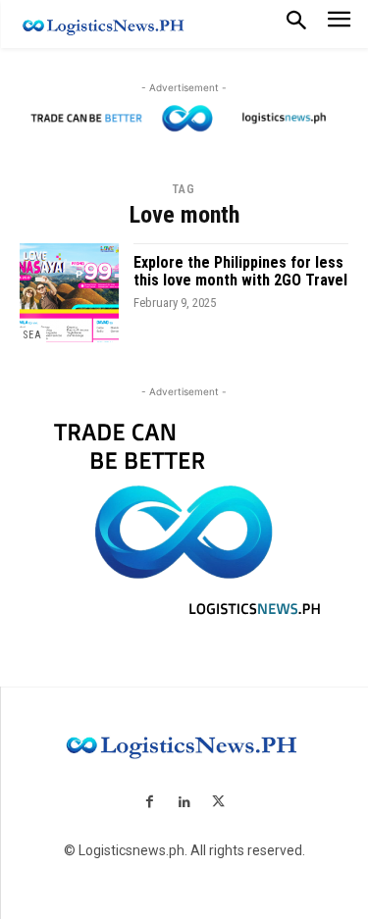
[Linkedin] (184, 803)
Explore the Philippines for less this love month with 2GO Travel (240, 271)
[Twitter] (218, 803)
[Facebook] (149, 803)
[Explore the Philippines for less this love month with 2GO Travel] (69, 292)
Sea (33, 335)
